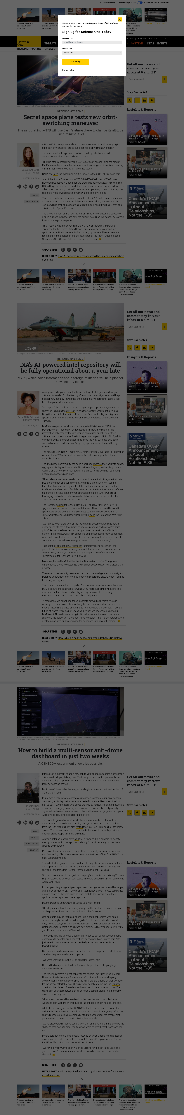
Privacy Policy (68, 70)
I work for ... (68, 48)
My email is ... (68, 38)
